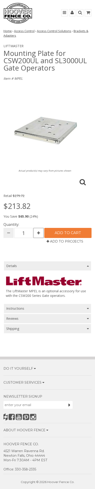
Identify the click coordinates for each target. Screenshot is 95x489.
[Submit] (69, 405)
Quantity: (11, 224)
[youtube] (19, 417)
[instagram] (33, 417)
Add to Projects (66, 241)
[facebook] (12, 417)
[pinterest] (26, 417)
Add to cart (68, 233)
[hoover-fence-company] (5, 417)
